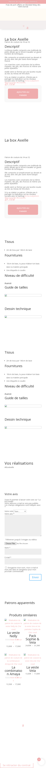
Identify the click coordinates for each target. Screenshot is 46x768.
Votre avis (9, 514)
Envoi (35, 577)
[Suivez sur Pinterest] (26, 714)
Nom (7, 547)
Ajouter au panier (23, 94)
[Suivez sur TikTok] (31, 714)
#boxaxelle (20, 82)
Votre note (9, 511)
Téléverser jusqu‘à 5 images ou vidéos (21, 539)
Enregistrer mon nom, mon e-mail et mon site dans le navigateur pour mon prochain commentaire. (21, 569)
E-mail (8, 557)
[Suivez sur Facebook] (15, 714)
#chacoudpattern (32, 81)
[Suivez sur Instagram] (20, 714)
